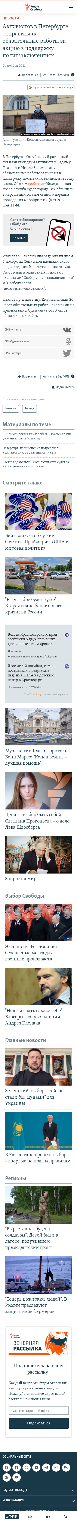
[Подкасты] (7, 1477)
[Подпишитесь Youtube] (36, 1467)
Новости (11, 18)
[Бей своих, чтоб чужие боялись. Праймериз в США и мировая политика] (38, 511)
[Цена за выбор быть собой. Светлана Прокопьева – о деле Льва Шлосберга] (38, 790)
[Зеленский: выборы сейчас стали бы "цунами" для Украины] (38, 1067)
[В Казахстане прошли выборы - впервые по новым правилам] (38, 1131)
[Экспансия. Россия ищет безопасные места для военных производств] (38, 922)
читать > (19, 238)
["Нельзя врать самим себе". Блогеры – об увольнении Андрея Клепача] (38, 986)
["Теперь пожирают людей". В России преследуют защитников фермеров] (38, 1275)
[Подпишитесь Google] (7, 1467)
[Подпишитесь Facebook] (16, 1467)
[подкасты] (30, 1516)
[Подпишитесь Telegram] (46, 1467)
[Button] (28, 75)
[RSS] (66, 1467)
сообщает (36, 184)
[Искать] (65, 1516)
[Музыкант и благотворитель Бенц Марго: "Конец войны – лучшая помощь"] (38, 726)
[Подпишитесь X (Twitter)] (26, 1467)
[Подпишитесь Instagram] (56, 1467)
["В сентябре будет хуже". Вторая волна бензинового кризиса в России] (38, 575)
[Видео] (47, 1516)
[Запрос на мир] (38, 855)
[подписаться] (16, 1477)
